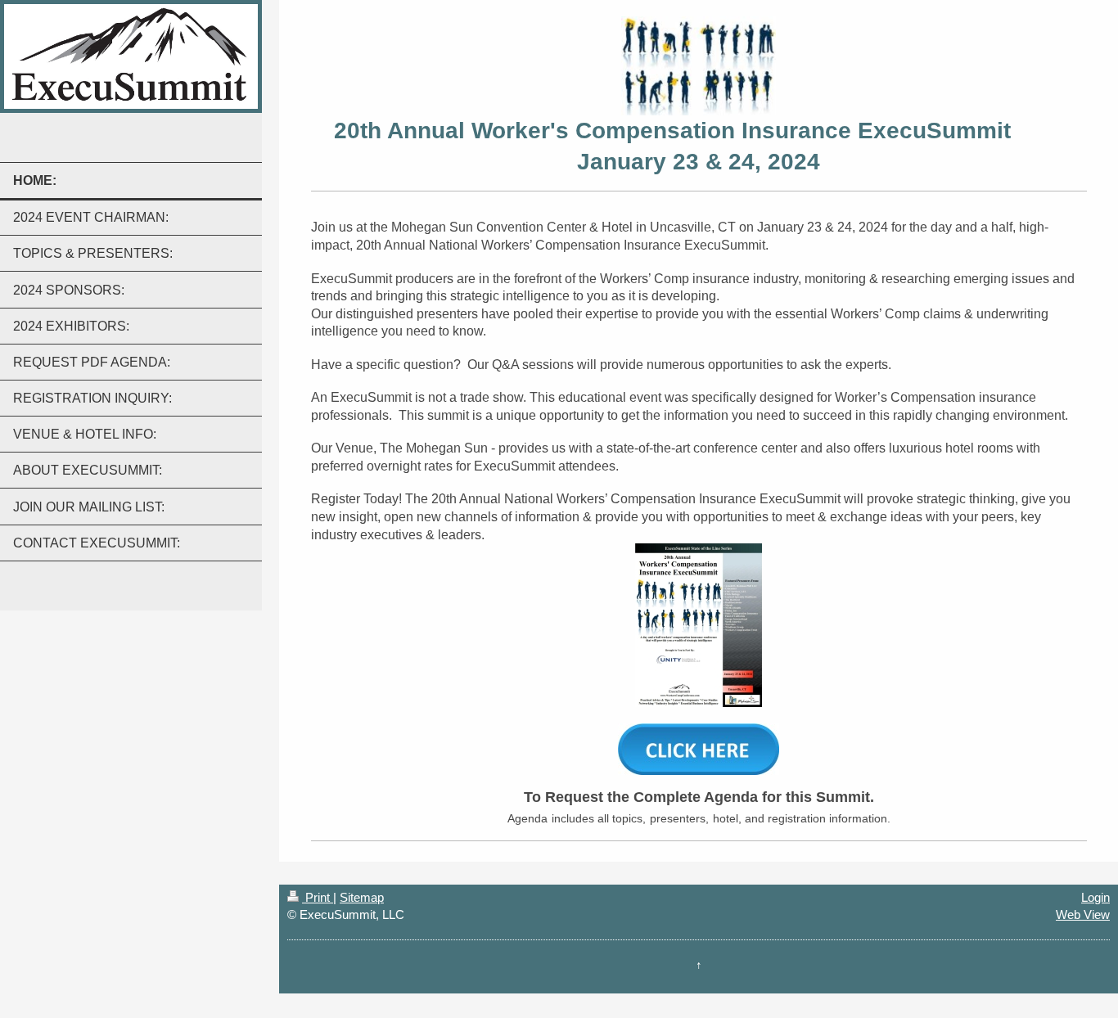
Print (317, 897)
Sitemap (362, 897)
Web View (1083, 914)
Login (1095, 897)
